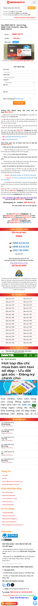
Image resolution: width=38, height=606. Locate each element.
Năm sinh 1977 (28, 308)
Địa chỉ (5, 84)
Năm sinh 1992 (10, 333)
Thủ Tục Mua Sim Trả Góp (9, 498)
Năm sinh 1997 (28, 339)
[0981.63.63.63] (35, 603)
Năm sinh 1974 (10, 305)
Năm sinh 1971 (28, 298)
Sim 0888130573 (25, 222)
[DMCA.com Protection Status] (6, 539)
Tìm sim (32, 8)
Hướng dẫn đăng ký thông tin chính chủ (16, 136)
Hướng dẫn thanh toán (11, 139)
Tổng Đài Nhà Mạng (7, 512)
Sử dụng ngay (20, 98)
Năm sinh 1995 (28, 336)
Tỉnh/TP (6, 80)
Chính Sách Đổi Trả (7, 501)
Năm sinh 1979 (28, 311)
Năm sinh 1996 (10, 339)
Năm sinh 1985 (28, 320)
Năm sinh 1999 (28, 342)
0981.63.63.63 (10, 604)
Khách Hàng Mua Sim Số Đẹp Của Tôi (12, 525)
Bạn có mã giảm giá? (13, 98)
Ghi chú (5, 91)
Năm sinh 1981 (28, 314)
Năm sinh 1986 (10, 324)
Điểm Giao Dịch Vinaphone (9, 518)
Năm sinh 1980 (10, 314)
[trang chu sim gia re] (16, 2)
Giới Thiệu (5, 475)
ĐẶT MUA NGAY (19, 103)
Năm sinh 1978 (10, 311)
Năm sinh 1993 (28, 333)
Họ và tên (6, 69)
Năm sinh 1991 (28, 330)
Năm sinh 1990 (10, 330)
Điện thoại (6, 74)
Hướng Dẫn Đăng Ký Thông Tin (11, 484)
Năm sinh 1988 (10, 327)
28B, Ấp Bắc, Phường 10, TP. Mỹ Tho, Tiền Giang (23, 175)
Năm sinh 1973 (28, 302)
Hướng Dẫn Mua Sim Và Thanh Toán (12, 481)
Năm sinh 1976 (10, 308)
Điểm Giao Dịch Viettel (8, 515)
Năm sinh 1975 (28, 305)
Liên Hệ (4, 478)
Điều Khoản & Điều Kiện (8, 495)
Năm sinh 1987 (28, 324)
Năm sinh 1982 (10, 317)
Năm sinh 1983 (28, 317)
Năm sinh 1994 (10, 336)
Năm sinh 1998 (10, 342)
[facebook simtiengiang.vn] (35, 598)
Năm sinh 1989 (28, 327)
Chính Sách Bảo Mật (8, 504)
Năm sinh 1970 (10, 298)
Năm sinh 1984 (10, 320)
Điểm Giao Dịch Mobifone (9, 522)
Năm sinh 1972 (10, 302)
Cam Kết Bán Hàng (7, 492)
